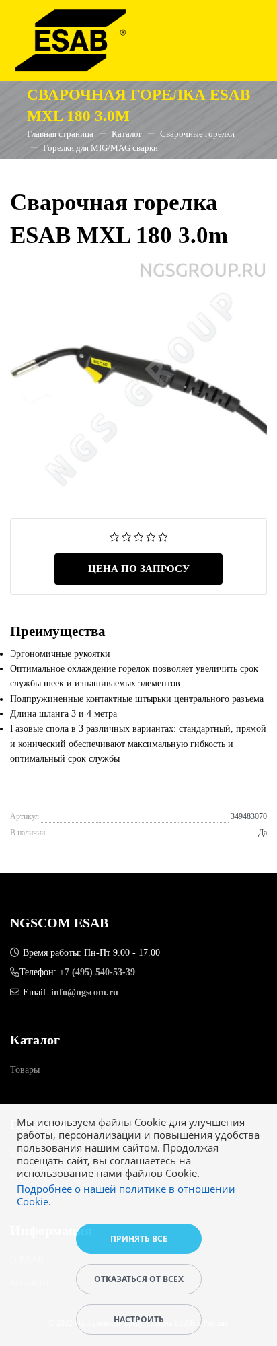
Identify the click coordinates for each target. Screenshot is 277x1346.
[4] (151, 536)
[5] (163, 536)
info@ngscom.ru (84, 992)
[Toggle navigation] (258, 40)
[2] (127, 536)
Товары (25, 1070)
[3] (139, 536)
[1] (115, 536)
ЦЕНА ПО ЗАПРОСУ (139, 568)
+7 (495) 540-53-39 (97, 972)
